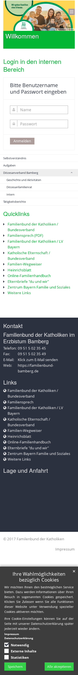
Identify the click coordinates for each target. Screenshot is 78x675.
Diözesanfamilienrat (19, 187)
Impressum (65, 549)
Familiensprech (20, 402)
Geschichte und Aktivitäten (23, 180)
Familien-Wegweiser (25, 264)
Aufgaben (9, 165)
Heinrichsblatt (19, 269)
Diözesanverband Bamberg (20, 173)
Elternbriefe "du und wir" (28, 281)
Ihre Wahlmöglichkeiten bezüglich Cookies (39, 577)
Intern (10, 194)
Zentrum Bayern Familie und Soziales (39, 287)
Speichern (15, 666)
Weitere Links (19, 292)
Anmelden (22, 140)
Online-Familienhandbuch (29, 275)
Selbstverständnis (14, 158)
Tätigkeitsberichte (14, 202)
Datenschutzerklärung (18, 638)
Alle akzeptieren (59, 666)
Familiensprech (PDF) (25, 235)
